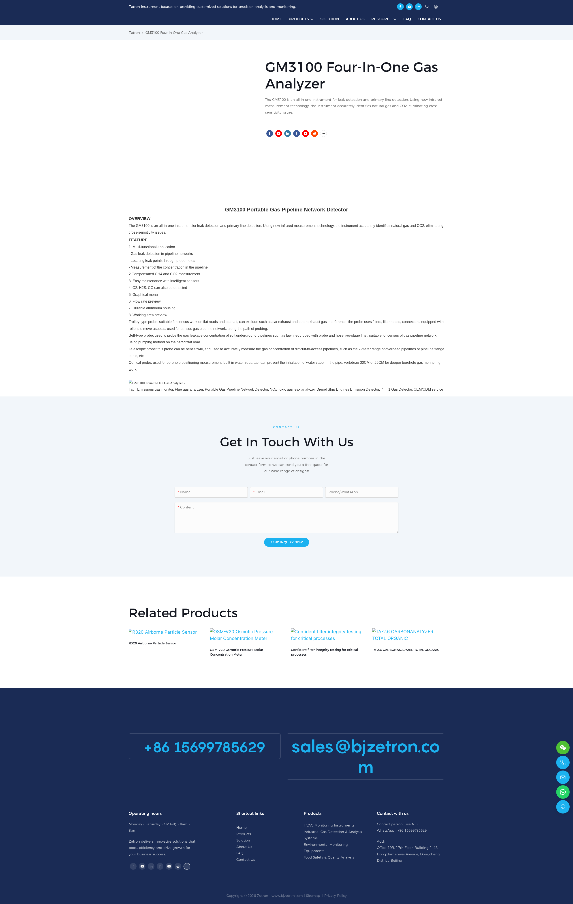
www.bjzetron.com (287, 895)
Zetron (134, 32)
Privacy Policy (335, 895)
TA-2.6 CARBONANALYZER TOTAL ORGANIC (405, 650)
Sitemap (313, 895)
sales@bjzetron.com (365, 756)
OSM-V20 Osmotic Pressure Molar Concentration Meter (236, 652)
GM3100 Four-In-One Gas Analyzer (174, 32)
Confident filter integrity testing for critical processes (324, 652)
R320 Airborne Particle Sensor (152, 643)
